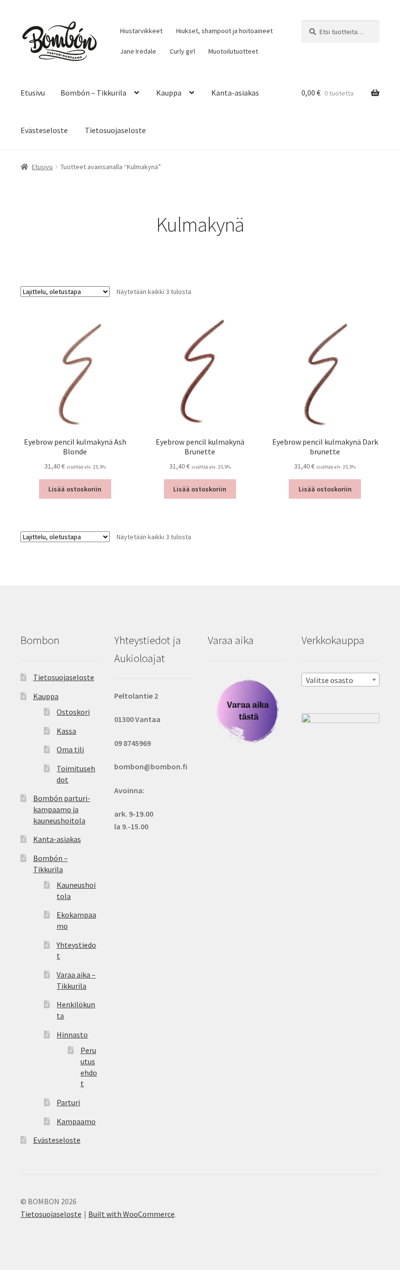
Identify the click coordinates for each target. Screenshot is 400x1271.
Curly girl (182, 51)
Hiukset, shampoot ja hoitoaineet (224, 30)
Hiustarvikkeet (141, 30)
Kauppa (168, 93)
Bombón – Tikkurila (93, 93)
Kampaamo (76, 1121)
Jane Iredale (138, 51)
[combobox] (340, 679)
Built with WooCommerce (131, 1214)
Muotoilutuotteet (233, 51)
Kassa (66, 731)
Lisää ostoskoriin (74, 489)
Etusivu (32, 93)
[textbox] (340, 680)
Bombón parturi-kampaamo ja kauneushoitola (61, 809)
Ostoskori (73, 712)
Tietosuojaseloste (115, 130)
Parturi (68, 1102)
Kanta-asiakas (235, 93)
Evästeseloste (44, 130)
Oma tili (70, 749)
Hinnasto (72, 1034)
